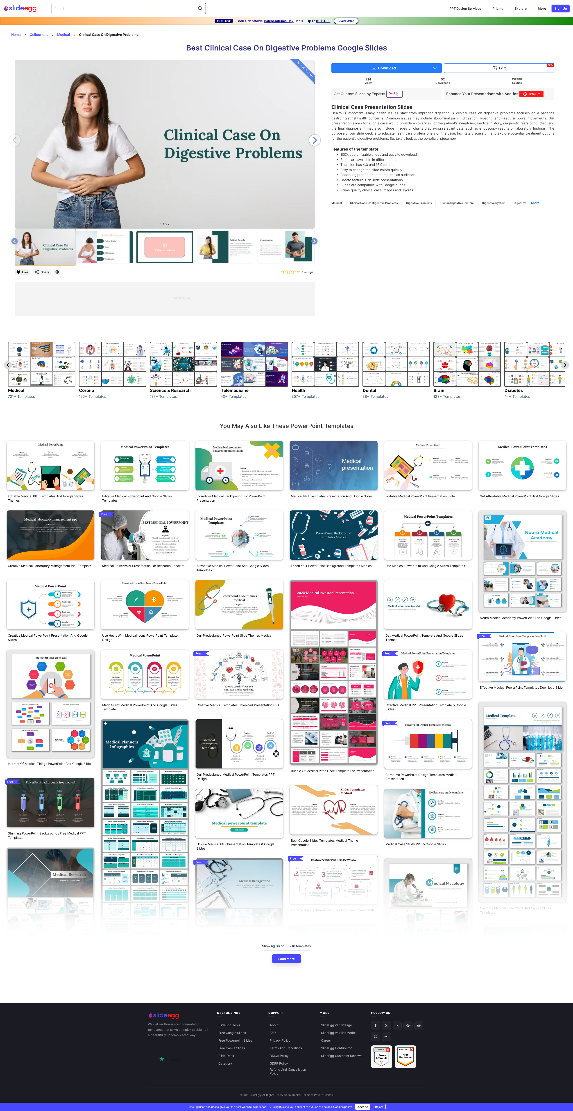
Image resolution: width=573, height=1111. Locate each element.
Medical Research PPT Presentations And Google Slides (49, 988)
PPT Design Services (465, 8)
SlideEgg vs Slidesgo (336, 1025)
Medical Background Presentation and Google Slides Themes (235, 935)
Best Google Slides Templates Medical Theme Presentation (324, 843)
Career (326, 1040)
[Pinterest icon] (57, 272)
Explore (521, 8)
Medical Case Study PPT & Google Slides (415, 844)
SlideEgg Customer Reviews (341, 1056)
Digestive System (493, 203)
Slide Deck (226, 1056)
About (274, 1025)
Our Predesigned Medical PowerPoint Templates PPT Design (236, 777)
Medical (336, 203)
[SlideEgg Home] (179, 1015)
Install (532, 94)
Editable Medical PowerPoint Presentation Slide (420, 496)
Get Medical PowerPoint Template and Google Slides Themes (424, 637)
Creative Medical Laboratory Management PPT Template (50, 566)
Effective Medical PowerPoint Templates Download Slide (521, 687)
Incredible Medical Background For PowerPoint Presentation (231, 498)
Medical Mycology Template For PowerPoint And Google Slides (426, 990)
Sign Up (560, 8)
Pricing (497, 8)
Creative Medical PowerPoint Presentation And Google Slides (48, 637)
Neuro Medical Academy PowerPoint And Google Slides (520, 618)
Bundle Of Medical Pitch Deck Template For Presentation (332, 771)
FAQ (273, 1033)
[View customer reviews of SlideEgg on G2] (405, 1056)
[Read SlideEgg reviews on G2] (381, 1056)
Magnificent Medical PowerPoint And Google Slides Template (139, 707)
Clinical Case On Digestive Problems (374, 203)
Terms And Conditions (286, 1048)
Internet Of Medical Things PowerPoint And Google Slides (50, 764)
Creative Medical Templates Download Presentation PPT (238, 705)
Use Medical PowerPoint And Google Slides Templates (425, 566)
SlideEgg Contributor (336, 1048)
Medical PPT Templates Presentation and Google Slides (332, 496)
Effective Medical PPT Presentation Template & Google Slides (425, 707)
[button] (314, 140)
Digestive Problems (419, 203)
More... (536, 203)
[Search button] (200, 8)
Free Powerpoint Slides (235, 1040)
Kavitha (517, 82)
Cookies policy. (343, 1107)
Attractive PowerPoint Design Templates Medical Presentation (421, 777)
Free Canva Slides (231, 1048)
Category (225, 1063)
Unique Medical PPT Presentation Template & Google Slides (235, 846)
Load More (286, 959)
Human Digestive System (457, 203)
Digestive (520, 203)
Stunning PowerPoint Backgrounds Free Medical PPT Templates (47, 835)
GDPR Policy (279, 1063)
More (542, 8)
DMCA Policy (279, 1056)
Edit (526, 67)
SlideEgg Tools (229, 1025)
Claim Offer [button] (346, 21)
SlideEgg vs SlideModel (338, 1033)
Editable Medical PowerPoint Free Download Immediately (333, 910)
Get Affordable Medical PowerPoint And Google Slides (519, 496)
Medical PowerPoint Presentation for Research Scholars (143, 566)
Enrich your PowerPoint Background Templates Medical (331, 566)
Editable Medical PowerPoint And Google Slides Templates (137, 498)
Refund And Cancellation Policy (288, 1071)
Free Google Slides (232, 1033)
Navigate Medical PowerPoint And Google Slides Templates (515, 910)
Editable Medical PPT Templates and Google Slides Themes (45, 498)
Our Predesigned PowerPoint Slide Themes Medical (234, 635)
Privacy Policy (280, 1040)
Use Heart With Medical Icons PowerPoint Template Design (140, 637)
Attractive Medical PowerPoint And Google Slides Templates (233, 568)
